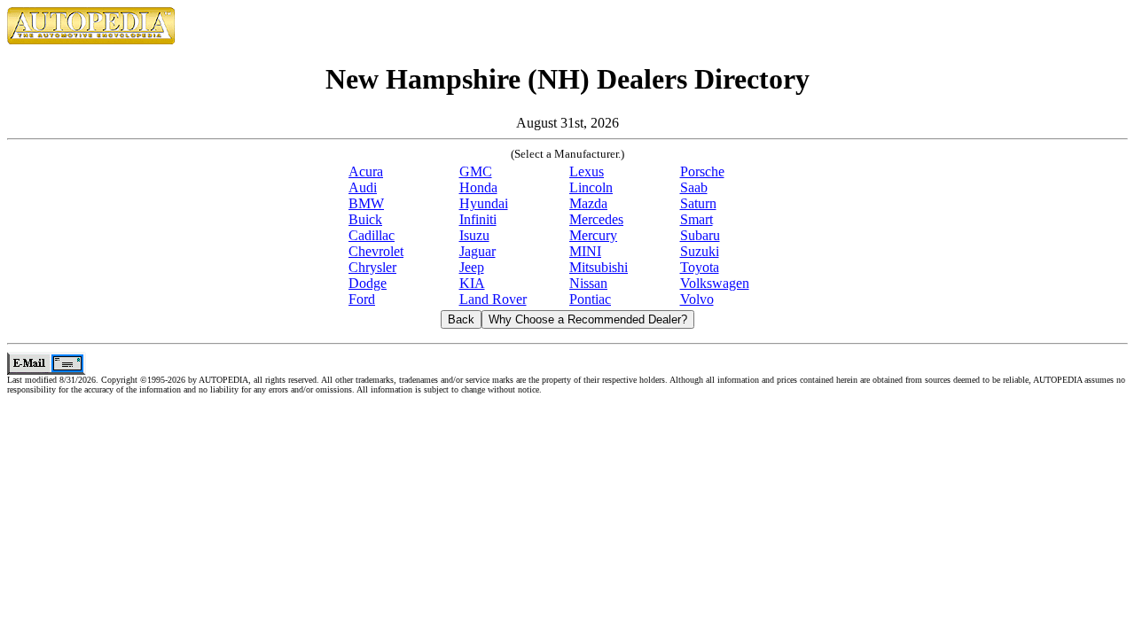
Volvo (697, 299)
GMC (475, 171)
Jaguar (477, 251)
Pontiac (590, 299)
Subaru (700, 235)
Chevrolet (375, 251)
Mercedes (596, 219)
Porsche (702, 171)
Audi (362, 187)
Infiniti (478, 219)
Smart (696, 219)
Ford (361, 299)
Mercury (593, 235)
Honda (478, 187)
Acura (365, 171)
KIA (472, 283)
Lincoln (591, 187)
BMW (366, 203)
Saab (694, 187)
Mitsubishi (598, 267)
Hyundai (483, 203)
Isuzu (474, 235)
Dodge (367, 283)
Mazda (588, 203)
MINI (585, 251)
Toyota (699, 267)
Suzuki (699, 251)
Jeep (471, 267)
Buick (365, 219)
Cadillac (371, 235)
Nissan (588, 283)
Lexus (586, 171)
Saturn (698, 203)
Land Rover (493, 299)
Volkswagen (714, 283)
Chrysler (372, 267)
